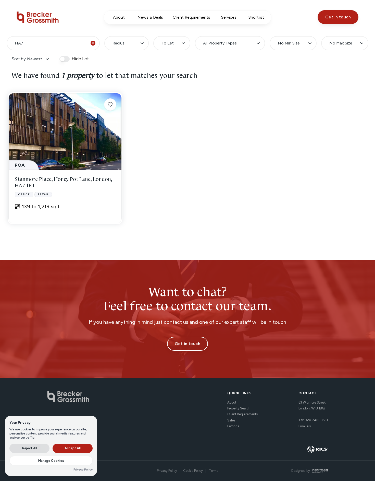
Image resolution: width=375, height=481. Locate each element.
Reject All (29, 448)
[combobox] (53, 43)
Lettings (233, 426)
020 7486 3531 (316, 420)
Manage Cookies (51, 461)
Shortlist (256, 17)
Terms (213, 471)
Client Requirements (242, 414)
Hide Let (80, 59)
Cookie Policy (193, 471)
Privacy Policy (167, 471)
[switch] (64, 59)
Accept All (73, 448)
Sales (231, 420)
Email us (304, 426)
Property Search (239, 408)
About (231, 402)
